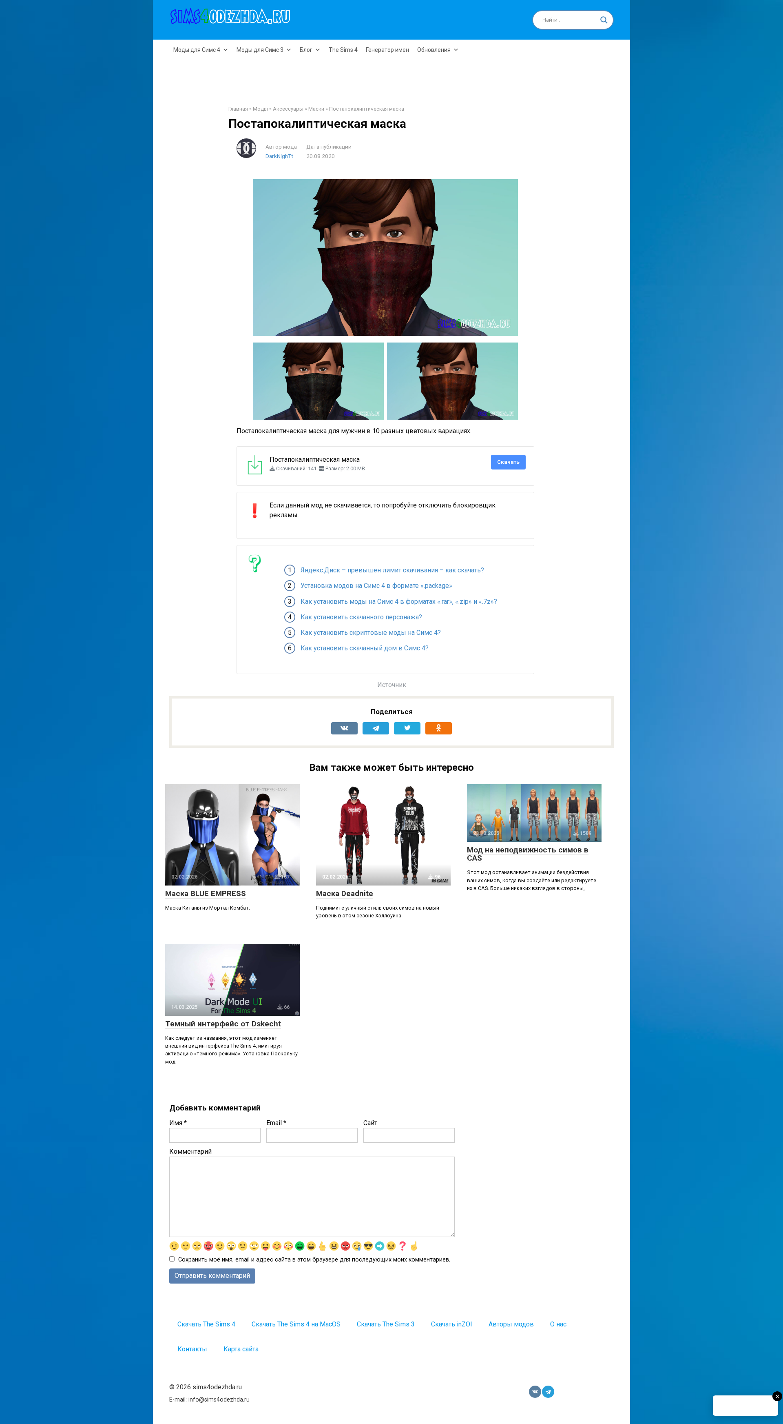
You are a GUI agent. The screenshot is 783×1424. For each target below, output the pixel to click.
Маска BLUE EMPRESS (205, 893)
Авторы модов (511, 1324)
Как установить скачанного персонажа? (361, 617)
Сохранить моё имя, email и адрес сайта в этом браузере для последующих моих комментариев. (314, 1259)
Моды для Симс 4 (196, 50)
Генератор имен (387, 50)
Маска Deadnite (344, 893)
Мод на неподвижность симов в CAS (527, 854)
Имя (178, 1123)
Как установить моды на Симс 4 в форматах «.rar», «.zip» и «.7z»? (399, 601)
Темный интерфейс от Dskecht (223, 1023)
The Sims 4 (343, 50)
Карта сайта (241, 1349)
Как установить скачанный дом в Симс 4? (365, 648)
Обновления (434, 50)
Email (276, 1123)
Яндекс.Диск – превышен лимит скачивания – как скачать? (392, 570)
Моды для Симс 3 (260, 50)
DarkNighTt (279, 156)
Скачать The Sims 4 (206, 1324)
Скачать (508, 462)
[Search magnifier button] (604, 20)
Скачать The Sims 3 (386, 1324)
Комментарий (190, 1151)
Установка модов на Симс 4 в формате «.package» (376, 586)
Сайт (370, 1123)
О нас (558, 1324)
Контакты (192, 1349)
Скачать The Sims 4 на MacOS (296, 1324)
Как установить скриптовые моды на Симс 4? (371, 632)
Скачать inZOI (451, 1324)
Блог (306, 50)
